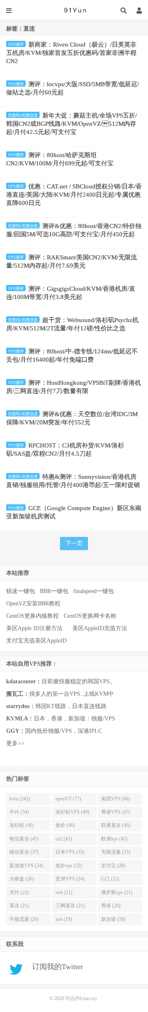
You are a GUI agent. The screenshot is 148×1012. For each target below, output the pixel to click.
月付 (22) (19, 892)
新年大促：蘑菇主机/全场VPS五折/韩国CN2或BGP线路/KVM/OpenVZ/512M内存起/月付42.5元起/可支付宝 (71, 123)
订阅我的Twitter (54, 967)
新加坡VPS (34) (26, 865)
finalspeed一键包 (93, 591)
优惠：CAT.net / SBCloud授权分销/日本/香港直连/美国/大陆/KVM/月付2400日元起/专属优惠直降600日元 (74, 194)
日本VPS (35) (70, 852)
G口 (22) (110, 879)
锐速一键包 (20, 591)
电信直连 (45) (24, 839)
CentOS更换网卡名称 (90, 616)
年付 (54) (19, 812)
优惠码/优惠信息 (23, 115)
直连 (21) (19, 905)
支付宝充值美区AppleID (36, 641)
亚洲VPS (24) (70, 879)
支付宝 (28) (113, 865)
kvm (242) (19, 799)
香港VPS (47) (115, 812)
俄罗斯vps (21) (116, 892)
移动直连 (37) (24, 852)
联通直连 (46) (115, 825)
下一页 (74, 543)
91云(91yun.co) (74, 10)
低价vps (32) (69, 865)
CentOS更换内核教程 (32, 616)
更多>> (15, 743)
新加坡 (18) (113, 919)
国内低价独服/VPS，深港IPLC (54, 731)
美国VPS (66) (115, 799)
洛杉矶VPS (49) (72, 812)
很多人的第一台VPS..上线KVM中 (60, 694)
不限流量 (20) (24, 919)
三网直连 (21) (70, 905)
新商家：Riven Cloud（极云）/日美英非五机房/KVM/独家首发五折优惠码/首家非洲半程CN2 (71, 52)
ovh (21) (64, 892)
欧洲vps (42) (114, 839)
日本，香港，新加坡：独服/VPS (60, 718)
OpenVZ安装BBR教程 (33, 603)
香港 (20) (110, 905)
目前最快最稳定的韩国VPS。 (61, 681)
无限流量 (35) (115, 852)
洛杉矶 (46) (21, 825)
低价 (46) (65, 825)
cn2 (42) (64, 839)
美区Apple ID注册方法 (35, 628)
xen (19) (64, 919)
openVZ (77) (68, 799)
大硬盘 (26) (21, 879)
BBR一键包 (54, 591)
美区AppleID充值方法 (99, 628)
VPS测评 (16, 44)
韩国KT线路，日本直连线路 (56, 706)
